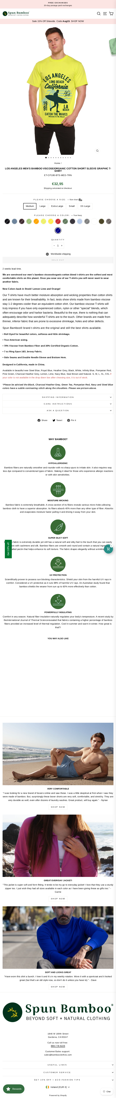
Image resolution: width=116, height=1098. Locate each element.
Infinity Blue (80, 221)
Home (57, 163)
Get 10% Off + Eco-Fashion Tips (57, 1080)
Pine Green (65, 221)
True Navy (58, 230)
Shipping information (58, 397)
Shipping (48, 188)
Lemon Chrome (51, 221)
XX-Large (85, 206)
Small (72, 206)
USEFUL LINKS (57, 1065)
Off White (94, 221)
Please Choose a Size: (56, 200)
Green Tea (29, 221)
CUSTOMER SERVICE (57, 1072)
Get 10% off (8, 549)
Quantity (58, 240)
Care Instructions (58, 404)
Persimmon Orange (36, 221)
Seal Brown (22, 221)
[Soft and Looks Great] (58, 937)
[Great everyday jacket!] (58, 846)
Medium (30, 206)
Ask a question (58, 410)
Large (42, 206)
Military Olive (101, 221)
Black (7, 221)
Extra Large (57, 206)
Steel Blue (14, 221)
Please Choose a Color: (58, 215)
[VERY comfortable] (58, 754)
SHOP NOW (77, 21)
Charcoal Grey (109, 221)
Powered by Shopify (58, 1095)
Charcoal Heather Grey (87, 221)
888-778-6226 (58, 1046)
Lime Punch (43, 221)
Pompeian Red (58, 221)
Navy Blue (72, 221)
